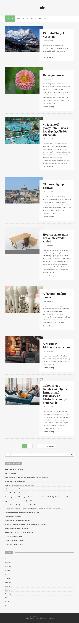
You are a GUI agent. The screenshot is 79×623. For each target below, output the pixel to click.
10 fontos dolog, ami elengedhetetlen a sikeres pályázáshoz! (25, 524)
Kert (6, 574)
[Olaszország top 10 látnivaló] (24, 190)
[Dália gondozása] (24, 80)
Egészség (8, 562)
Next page (50, 446)
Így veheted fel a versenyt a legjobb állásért (20, 501)
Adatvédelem (44, 18)
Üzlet (7, 602)
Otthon (7, 586)
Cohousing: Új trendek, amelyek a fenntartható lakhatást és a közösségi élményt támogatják (55, 394)
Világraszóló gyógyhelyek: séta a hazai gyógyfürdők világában (55, 129)
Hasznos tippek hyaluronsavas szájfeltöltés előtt (22, 513)
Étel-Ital (8, 566)
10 (40, 446)
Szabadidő (8, 590)
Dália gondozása (53, 75)
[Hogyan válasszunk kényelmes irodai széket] (24, 240)
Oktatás (8, 582)
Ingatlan (8, 570)
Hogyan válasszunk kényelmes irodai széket (55, 237)
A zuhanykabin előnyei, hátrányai (16, 528)
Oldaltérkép (31, 18)
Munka (7, 578)
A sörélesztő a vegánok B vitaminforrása (19, 532)
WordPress (50, 618)
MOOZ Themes (35, 618)
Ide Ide (39, 7)
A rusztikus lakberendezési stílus (56, 345)
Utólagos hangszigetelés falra (15, 540)
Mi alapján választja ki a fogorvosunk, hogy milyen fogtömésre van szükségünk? (32, 509)
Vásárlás (8, 606)
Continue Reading (48, 57)
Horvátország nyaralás (13, 516)
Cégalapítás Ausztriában (13, 536)
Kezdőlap (9, 18)
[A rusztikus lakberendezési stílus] (24, 349)
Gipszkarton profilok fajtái (14, 544)
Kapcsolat (20, 18)
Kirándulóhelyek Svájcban (54, 35)
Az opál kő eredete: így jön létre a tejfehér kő (20, 505)
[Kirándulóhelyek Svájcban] (24, 39)
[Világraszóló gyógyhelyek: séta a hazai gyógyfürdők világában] (24, 130)
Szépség (8, 594)
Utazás (7, 598)
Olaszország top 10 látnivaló (55, 186)
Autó (6, 558)
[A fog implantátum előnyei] (24, 299)
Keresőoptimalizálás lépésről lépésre (17, 520)
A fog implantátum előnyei (55, 295)
